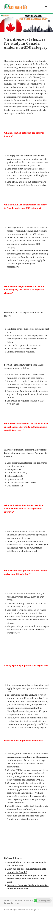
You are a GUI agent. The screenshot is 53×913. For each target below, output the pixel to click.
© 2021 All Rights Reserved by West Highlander (22, 910)
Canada (7, 903)
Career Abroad (17, 903)
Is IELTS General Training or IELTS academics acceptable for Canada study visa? (27, 878)
